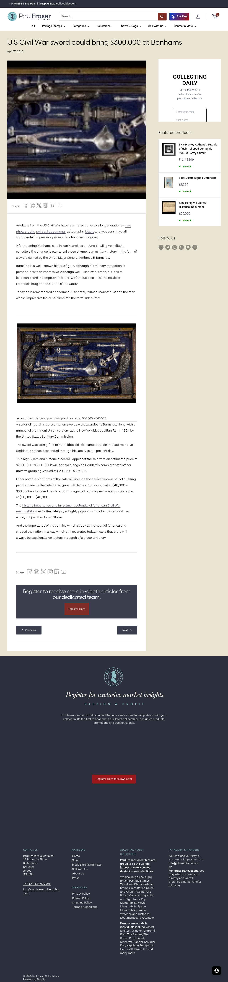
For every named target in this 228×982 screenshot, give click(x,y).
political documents (51, 231)
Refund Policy (81, 898)
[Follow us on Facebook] (161, 247)
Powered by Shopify (34, 979)
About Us (78, 873)
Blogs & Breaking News (87, 864)
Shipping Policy (82, 902)
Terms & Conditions (84, 906)
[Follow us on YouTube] (188, 247)
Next (125, 630)
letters (89, 231)
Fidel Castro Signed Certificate (198, 177)
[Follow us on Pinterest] (181, 247)
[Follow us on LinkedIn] (194, 247)
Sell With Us (80, 869)
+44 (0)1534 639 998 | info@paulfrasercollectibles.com (42, 3)
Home (76, 856)
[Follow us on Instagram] (174, 247)
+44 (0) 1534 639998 (37, 883)
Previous (30, 630)
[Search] (162, 16)
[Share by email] (45, 206)
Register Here (76, 608)
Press (75, 878)
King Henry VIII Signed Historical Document (192, 204)
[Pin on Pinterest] (32, 206)
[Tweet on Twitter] (39, 206)
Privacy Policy (81, 893)
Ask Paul (182, 16)
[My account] (198, 17)
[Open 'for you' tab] (216, 970)
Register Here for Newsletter (114, 778)
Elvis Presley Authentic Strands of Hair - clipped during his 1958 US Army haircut (198, 149)
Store (75, 860)
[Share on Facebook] (25, 206)
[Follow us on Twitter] (167, 247)
